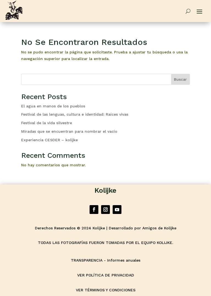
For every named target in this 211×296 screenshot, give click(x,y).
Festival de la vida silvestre (46, 123)
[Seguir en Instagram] (105, 209)
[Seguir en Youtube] (117, 209)
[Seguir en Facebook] (94, 209)
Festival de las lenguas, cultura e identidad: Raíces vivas (74, 114)
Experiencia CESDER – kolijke (50, 140)
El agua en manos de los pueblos (53, 106)
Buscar (180, 79)
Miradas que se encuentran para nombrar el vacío (69, 131)
